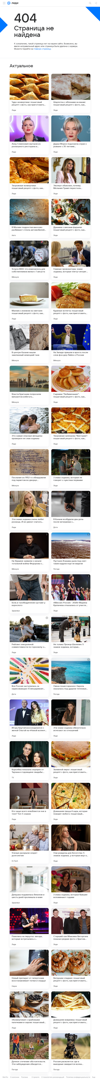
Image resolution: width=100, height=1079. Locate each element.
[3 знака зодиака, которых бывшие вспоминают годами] (70, 885)
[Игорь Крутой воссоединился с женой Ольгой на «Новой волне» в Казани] (29, 719)
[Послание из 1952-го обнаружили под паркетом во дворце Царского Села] (29, 468)
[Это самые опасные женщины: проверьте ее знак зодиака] (29, 427)
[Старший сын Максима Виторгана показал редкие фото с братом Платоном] (70, 927)
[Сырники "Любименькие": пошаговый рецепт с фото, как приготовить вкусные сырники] (70, 385)
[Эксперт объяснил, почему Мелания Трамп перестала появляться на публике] (70, 176)
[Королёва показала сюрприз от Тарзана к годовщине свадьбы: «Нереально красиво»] (29, 760)
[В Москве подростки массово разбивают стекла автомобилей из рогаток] (29, 218)
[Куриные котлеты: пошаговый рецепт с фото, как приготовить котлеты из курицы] (70, 301)
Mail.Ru (5, 1077)
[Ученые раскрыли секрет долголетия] (29, 844)
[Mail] (8, 3)
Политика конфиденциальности (78, 1077)
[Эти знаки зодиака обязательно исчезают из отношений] (70, 719)
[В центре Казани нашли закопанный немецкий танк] (29, 343)
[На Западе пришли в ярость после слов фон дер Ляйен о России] (70, 343)
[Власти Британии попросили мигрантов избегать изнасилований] (29, 385)
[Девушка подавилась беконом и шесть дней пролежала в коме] (29, 885)
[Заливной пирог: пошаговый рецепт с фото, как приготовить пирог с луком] (70, 760)
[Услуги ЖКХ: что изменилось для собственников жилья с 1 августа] (29, 260)
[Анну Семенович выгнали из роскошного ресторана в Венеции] (29, 135)
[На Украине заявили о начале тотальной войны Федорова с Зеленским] (29, 552)
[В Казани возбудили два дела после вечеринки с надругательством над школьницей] (70, 510)
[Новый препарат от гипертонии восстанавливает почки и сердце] (29, 969)
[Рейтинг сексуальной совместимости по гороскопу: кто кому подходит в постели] (29, 635)
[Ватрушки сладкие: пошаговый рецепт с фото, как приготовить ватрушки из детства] (70, 969)
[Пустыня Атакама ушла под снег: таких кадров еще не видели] (70, 552)
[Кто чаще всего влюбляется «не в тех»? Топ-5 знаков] (29, 802)
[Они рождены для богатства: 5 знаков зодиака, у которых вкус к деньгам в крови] (70, 844)
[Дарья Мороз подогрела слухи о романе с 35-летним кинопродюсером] (70, 135)
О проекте (35, 1077)
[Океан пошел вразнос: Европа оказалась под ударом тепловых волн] (70, 677)
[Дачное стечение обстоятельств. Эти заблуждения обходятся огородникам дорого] (29, 1052)
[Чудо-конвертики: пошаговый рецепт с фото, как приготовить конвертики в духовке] (29, 93)
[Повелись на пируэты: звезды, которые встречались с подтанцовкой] (29, 927)
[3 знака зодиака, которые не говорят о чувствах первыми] (70, 468)
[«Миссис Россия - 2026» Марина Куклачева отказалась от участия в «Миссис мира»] (70, 593)
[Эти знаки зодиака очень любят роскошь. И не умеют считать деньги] (29, 510)
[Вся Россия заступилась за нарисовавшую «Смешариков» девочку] (29, 677)
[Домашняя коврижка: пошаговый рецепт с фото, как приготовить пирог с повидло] (70, 1011)
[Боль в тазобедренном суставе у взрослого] (29, 593)
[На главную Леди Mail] (14, 3)
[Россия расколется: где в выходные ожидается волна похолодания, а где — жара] (70, 1052)
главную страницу (42, 49)
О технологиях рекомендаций (52, 1077)
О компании (14, 1077)
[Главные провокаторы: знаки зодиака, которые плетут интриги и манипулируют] (70, 260)
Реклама (24, 1077)
